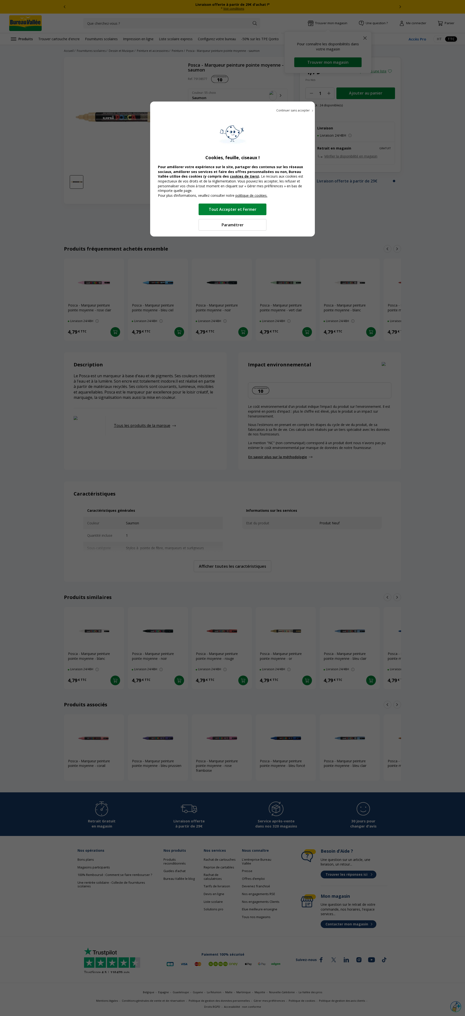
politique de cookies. (251, 195)
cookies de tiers (244, 176)
